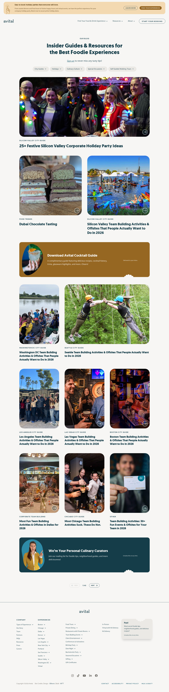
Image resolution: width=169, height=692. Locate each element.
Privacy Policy (132, 683)
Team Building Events (73, 635)
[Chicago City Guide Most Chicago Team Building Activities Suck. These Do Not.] (84, 483)
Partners (19, 635)
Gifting (68, 659)
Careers (19, 649)
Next (93, 585)
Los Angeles (42, 642)
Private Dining (70, 628)
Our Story (19, 628)
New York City (43, 645)
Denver (40, 635)
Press (18, 645)
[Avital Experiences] (9, 21)
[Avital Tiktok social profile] (78, 676)
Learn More (131, 8)
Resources (117, 21)
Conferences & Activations (75, 642)
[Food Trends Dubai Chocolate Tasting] (50, 185)
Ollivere (52, 683)
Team (18, 631)
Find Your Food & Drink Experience (91, 21)
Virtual (40, 666)
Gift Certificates (71, 662)
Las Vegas (41, 638)
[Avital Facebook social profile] (96, 676)
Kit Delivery (106, 631)
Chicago (41, 628)
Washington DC (43, 663)
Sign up (70, 61)
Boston (40, 624)
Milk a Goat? (147, 683)
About (130, 21)
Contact (105, 683)
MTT (62, 683)
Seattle (40, 656)
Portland (41, 649)
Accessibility (117, 683)
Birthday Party (70, 645)
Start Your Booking (152, 21)
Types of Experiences (23, 624)
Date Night (69, 649)
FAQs (18, 638)
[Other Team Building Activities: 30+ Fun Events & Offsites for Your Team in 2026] (130, 483)
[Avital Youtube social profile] (84, 676)
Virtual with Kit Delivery (110, 628)
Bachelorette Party (72, 652)
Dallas (40, 631)
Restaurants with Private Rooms (77, 631)
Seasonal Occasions (72, 655)
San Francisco (42, 652)
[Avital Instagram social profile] (72, 676)
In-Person (105, 624)
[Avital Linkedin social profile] (90, 676)
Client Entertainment (73, 638)
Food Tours (69, 624)
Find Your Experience (150, 8)
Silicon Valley (42, 659)
